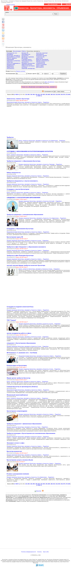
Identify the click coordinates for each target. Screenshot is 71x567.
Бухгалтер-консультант (14, 451)
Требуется (10, 137)
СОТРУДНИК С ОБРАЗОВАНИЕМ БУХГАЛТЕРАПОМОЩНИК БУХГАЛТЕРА (30, 151)
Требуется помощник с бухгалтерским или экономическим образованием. (31, 433)
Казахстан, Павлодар (49, 164)
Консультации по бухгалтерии (17, 365)
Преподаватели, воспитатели (26, 55)
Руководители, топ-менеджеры (12, 53)
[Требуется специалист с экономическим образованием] (13, 226)
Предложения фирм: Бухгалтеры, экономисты (19, 102)
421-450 (43, 94)
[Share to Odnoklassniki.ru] (3, 38)
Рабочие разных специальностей (40, 62)
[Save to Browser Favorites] (3, 33)
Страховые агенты (27, 59)
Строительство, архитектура (40, 57)
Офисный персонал (27, 64)
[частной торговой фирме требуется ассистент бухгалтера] (13, 275)
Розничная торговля (41, 55)
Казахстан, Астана (36, 240)
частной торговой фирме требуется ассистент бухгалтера (26, 265)
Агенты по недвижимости (13, 63)
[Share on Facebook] (3, 22)
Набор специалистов (14, 172)
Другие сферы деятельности (40, 66)
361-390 (32, 94)
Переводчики (10, 59)
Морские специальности (42, 60)
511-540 (58, 94)
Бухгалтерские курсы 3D (15, 237)
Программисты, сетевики (13, 57)
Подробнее (46, 102)
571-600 (68, 94)
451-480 (48, 94)
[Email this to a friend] (3, 44)
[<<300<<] (16, 94)
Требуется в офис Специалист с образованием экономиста (26, 247)
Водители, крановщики (42, 59)
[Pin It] (3, 27)
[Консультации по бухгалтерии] (13, 375)
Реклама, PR (25, 53)
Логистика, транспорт (42, 53)
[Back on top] (3, 19)
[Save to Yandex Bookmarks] (3, 41)
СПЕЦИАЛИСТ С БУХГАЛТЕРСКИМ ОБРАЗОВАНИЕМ (23, 197)
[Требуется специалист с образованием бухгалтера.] (13, 170)
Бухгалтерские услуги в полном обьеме (20, 460)
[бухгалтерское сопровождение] (13, 421)
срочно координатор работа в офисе (19, 333)
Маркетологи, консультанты (10, 68)
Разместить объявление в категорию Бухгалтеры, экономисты (39, 87)
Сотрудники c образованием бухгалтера (20, 228)
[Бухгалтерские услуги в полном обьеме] (13, 471)
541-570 (63, 94)
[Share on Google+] (3, 25)
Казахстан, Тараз (35, 427)
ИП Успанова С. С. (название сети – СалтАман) (22, 352)
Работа (24, 51)
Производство (40, 54)
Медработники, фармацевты (11, 65)
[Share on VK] (3, 36)
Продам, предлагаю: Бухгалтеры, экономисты (31, 164)
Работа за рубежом (41, 64)
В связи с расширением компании (18, 474)
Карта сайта (46, 551)
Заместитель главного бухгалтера (18, 98)
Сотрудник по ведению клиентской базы (20, 306)
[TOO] (13, 330)
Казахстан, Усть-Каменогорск (50, 140)
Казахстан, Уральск (36, 176)
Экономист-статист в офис (15, 443)
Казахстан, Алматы (37, 102)
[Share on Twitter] (3, 30)
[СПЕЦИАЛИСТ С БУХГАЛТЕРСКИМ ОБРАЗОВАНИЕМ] (13, 212)
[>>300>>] (39, 95)
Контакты (39, 551)
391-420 (38, 94)
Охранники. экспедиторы (28, 68)
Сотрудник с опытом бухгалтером (18, 189)
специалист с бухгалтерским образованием (21, 343)
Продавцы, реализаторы (28, 63)
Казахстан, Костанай (48, 201)
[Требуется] (13, 149)
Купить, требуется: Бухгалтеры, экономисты (30, 140)
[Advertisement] (21, 121)
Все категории (17, 51)
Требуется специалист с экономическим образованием (25, 214)
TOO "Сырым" (11, 320)
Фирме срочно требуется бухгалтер (18, 378)
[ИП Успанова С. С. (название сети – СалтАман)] (13, 363)
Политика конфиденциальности (28, 551)
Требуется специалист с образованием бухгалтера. (24, 161)
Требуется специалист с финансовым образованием (24, 423)
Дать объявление (53, 4)
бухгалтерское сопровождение (17, 411)
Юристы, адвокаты (12, 58)
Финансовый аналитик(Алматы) (17, 395)
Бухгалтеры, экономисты (13, 55)
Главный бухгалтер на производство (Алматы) (22, 386)
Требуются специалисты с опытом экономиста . (22, 181)
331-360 (27, 94)
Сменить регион (10, 4)
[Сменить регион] (20, 71)
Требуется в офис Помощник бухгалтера (20, 255)
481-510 (53, 94)
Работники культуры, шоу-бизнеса (27, 61)
